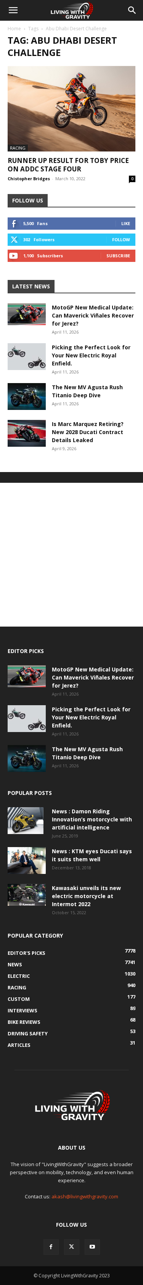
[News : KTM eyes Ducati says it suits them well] (27, 860)
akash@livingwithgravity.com (84, 1196)
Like (125, 223)
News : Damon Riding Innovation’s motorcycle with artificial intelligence (92, 819)
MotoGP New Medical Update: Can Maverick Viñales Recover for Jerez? (93, 315)
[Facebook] (51, 1247)
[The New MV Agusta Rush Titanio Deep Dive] (27, 396)
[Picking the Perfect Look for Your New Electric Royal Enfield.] (27, 356)
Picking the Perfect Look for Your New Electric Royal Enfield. (91, 355)
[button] (13, 10)
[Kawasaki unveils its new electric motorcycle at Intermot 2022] (27, 894)
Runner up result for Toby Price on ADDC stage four (68, 164)
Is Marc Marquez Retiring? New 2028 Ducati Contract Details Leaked (88, 432)
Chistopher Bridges (29, 178)
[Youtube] (92, 1247)
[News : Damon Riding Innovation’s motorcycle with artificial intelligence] (25, 820)
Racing (18, 148)
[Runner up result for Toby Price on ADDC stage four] (71, 108)
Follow (121, 239)
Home (14, 28)
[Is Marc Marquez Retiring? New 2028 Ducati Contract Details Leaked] (27, 433)
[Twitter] (71, 1247)
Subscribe (118, 255)
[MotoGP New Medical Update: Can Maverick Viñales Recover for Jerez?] (27, 314)
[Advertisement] (71, 555)
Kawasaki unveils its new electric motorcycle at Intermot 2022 (86, 896)
